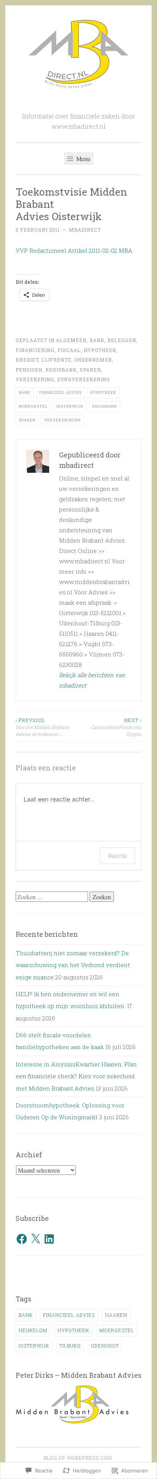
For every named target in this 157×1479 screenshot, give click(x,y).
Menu (82, 159)
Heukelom (33, 1330)
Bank (97, 340)
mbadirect (85, 230)
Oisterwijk (69, 406)
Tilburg (70, 1345)
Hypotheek (100, 350)
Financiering (35, 350)
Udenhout (105, 1345)
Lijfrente (56, 360)
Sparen (90, 370)
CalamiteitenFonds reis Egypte (116, 727)
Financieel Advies (60, 392)
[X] (35, 1239)
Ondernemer (93, 360)
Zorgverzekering (83, 379)
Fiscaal (69, 350)
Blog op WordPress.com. (79, 1458)
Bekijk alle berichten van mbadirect (92, 680)
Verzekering (35, 379)
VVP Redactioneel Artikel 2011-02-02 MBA (74, 250)
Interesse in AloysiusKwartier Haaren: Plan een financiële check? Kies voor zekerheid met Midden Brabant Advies (76, 1076)
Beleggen (121, 340)
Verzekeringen (62, 420)
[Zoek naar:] (53, 897)
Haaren (116, 1315)
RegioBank (61, 370)
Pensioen (29, 370)
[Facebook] (22, 1239)
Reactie (117, 855)
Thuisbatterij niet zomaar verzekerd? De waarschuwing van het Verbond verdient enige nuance (73, 965)
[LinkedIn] (49, 1239)
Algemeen (71, 340)
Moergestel (33, 406)
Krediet (27, 360)
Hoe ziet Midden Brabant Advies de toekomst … (42, 727)
